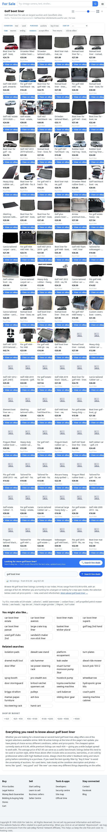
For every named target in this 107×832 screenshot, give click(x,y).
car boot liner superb (90, 619)
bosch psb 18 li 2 (91, 665)
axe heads (15, 604)
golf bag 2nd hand (92, 626)
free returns (57, 31)
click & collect (71, 31)
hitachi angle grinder (44, 604)
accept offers (44, 31)
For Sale (8, 3)
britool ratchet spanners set (38, 685)
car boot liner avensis (38, 619)
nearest (13, 31)
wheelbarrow (90, 677)
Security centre (63, 790)
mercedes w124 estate (20, 601)
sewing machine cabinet (91, 698)
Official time (61, 798)
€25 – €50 (18, 718)
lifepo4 (59, 604)
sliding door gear (66, 697)
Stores (5, 802)
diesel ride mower (92, 660)
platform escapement (63, 653)
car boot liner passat (12, 628)
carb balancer (64, 691)
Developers (61, 786)
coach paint (89, 691)
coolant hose (68, 601)
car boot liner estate (12, 619)
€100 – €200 (47, 718)
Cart (4, 806)
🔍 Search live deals (91, 574)
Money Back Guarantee (13, 794)
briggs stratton (13, 691)
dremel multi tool (14, 660)
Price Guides (8, 786)
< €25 (6, 718)
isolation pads (12, 651)
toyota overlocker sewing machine (66, 685)
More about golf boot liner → (74, 593)
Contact (86, 786)
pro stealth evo (39, 677)
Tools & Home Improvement (22, 18)
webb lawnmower (51, 601)
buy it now (55, 26)
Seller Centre (35, 798)
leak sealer (62, 660)
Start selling (34, 786)
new (16, 26)
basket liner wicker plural (63, 628)
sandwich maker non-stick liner (39, 636)
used (24, 26)
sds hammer (37, 660)
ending (22, 31)
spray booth (11, 677)
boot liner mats (65, 617)
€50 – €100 (32, 718)
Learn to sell (34, 790)
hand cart (36, 705)
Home (6, 18)
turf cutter (70, 604)
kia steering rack (13, 705)
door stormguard (14, 683)
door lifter (10, 665)
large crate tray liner (39, 628)
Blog (84, 794)
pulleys (34, 691)
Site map (60, 794)
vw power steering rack (40, 667)
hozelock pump (65, 677)
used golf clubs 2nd (13, 636)
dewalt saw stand (40, 651)
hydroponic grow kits (92, 685)
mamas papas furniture (12, 698)
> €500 (76, 718)
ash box (35, 697)
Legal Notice (8, 790)
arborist (37, 601)
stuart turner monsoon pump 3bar (65, 669)
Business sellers (36, 794)
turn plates (88, 651)
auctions (43, 26)
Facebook (86, 790)
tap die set (27, 604)
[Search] (95, 3)
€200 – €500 (63, 718)
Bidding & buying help (12, 798)
